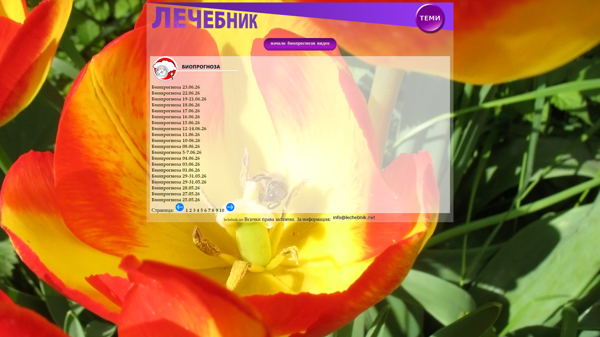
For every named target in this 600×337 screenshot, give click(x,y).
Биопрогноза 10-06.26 (176, 140)
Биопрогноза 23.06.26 (176, 87)
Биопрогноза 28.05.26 (176, 188)
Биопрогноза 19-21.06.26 (179, 99)
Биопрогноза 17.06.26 (176, 111)
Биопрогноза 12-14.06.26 (179, 128)
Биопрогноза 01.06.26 (176, 170)
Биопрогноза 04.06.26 (176, 158)
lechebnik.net (233, 219)
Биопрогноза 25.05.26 (176, 200)
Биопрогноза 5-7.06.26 (177, 152)
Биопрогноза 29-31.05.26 (179, 176)
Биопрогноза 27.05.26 (176, 194)
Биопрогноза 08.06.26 (176, 146)
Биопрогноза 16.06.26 (176, 117)
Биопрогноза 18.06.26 (176, 105)
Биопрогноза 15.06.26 (176, 122)
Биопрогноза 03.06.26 (176, 164)
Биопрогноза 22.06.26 (176, 93)
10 (221, 210)
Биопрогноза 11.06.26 (176, 134)
